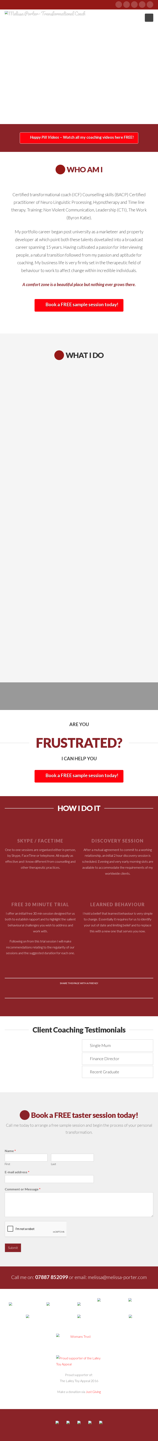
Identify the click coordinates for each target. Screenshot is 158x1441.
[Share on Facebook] (49, 991)
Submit (13, 1248)
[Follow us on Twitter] (68, 1426)
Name (10, 1151)
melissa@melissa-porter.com (117, 1277)
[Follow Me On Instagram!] (101, 1426)
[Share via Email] (108, 991)
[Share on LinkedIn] (79, 991)
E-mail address (17, 1172)
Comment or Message (23, 1189)
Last (53, 1164)
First (7, 1164)
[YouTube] (142, 4)
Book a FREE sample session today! (81, 304)
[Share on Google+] (69, 991)
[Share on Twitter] (59, 991)
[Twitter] (126, 4)
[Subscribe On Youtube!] (90, 1426)
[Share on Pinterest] (88, 991)
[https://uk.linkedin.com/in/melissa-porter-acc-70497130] (79, 1426)
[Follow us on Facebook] (57, 1426)
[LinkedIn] (134, 4)
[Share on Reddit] (98, 991)
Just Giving (93, 1392)
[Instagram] (150, 4)
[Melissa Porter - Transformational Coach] (45, 13)
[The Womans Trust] (79, 1337)
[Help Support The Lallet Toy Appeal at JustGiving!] (79, 1361)
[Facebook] (118, 4)
